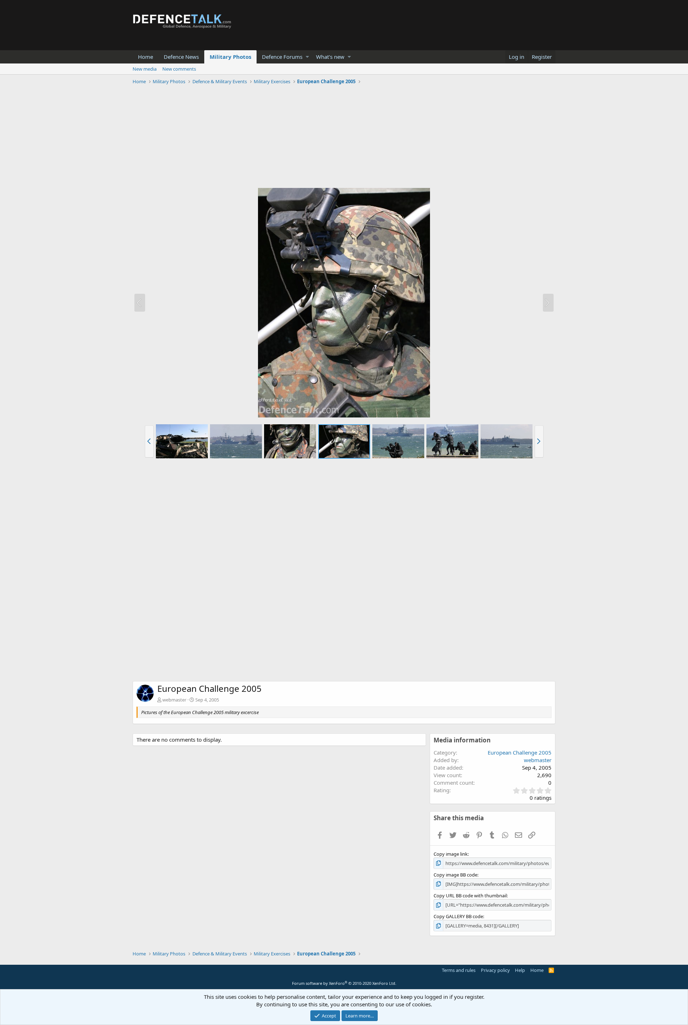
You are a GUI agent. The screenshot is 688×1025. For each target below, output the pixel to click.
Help (520, 970)
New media (145, 69)
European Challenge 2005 (519, 752)
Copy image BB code (455, 875)
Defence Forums (282, 56)
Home (145, 56)
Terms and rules (459, 970)
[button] (307, 56)
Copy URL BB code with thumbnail (470, 895)
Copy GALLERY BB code (458, 916)
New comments (179, 69)
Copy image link (451, 854)
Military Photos (230, 56)
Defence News (181, 56)
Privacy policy (495, 970)
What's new (330, 56)
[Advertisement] (344, 137)
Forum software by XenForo (344, 983)
